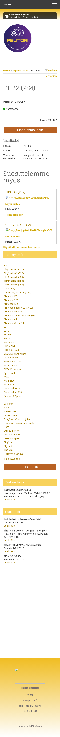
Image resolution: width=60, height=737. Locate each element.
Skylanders (9, 446)
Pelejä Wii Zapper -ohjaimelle (19, 422)
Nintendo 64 (10, 319)
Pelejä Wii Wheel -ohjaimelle (18, 419)
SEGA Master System (15, 353)
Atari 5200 (9, 384)
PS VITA (8, 265)
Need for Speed (12, 438)
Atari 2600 (9, 380)
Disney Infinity (11, 430)
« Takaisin (51, 75)
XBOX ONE (9, 346)
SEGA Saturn (10, 365)
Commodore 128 (13, 392)
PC (5, 399)
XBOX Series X (11, 349)
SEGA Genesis (11, 357)
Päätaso (6, 70)
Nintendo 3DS (11, 299)
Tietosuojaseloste (30, 687)
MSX (6, 376)
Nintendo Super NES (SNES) (18, 307)
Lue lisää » (9, 499)
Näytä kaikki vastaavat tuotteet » (21, 247)
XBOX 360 (9, 342)
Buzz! (7, 426)
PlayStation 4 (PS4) (20, 70)
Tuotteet (7, 4)
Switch (7, 334)
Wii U (6, 330)
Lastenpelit (9, 403)
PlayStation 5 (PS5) (14, 284)
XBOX (7, 338)
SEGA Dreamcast (13, 369)
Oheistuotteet (11, 415)
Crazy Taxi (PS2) (18, 225)
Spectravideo (10, 373)
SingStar (8, 442)
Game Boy (9, 288)
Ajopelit (8, 407)
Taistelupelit (10, 411)
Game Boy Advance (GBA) (17, 292)
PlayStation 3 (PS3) (14, 276)
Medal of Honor (12, 434)
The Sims (9, 449)
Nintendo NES (11, 303)
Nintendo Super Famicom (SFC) (20, 315)
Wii (5, 326)
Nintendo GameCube (15, 323)
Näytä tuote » (12, 203)
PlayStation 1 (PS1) (14, 269)
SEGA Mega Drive (13, 361)
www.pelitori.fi (30, 700)
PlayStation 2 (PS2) (14, 273)
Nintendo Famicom (14, 311)
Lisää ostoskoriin (15, 215)
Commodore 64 (12, 388)
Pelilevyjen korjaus (13, 453)
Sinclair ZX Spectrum (14, 396)
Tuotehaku (52, 70)
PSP (6, 261)
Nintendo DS (10, 296)
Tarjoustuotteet (12, 458)
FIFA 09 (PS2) (15, 192)
